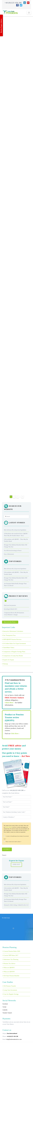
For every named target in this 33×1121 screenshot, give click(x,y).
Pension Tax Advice (9, 963)
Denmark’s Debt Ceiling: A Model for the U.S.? (16, 905)
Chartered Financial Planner (7, 228)
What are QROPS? (9, 967)
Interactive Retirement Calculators (13, 631)
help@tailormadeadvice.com (14, 1039)
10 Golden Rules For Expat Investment (14, 643)
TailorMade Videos (8, 647)
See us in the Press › (10, 622)
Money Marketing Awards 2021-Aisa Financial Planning (7, 362)
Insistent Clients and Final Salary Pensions (7, 410)
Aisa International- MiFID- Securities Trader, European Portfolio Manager (9, 116)
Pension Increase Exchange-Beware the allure (8, 271)
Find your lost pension (10, 605)
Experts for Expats (8, 660)
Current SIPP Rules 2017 (11, 955)
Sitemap (5, 664)
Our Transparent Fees (9, 635)
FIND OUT (16, 864)
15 (22, 496)
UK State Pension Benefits (11, 975)
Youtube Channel (7, 1013)
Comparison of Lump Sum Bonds (13, 655)
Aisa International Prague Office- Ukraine (8, 63)
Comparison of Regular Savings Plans (14, 651)
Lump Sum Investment (10, 990)
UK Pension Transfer (10, 986)
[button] (29, 13)
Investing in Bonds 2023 (10, 609)
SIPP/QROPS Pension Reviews (12, 639)
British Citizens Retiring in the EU (8, 319)
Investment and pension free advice (8, 455)
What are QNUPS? (9, 971)
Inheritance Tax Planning (11, 959)
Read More (6, 52)
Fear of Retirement (9, 554)
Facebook (5, 1004)
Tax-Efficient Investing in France (13, 550)
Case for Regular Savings (11, 994)
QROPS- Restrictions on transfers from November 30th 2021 (8, 175)
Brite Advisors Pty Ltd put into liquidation (15, 530)
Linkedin (5, 1010)
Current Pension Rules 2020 (12, 951)
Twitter (4, 1007)
